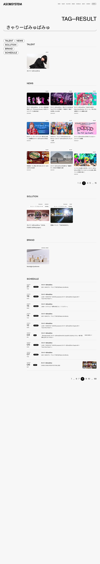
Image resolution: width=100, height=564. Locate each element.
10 (89, 379)
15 (95, 183)
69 (95, 379)
